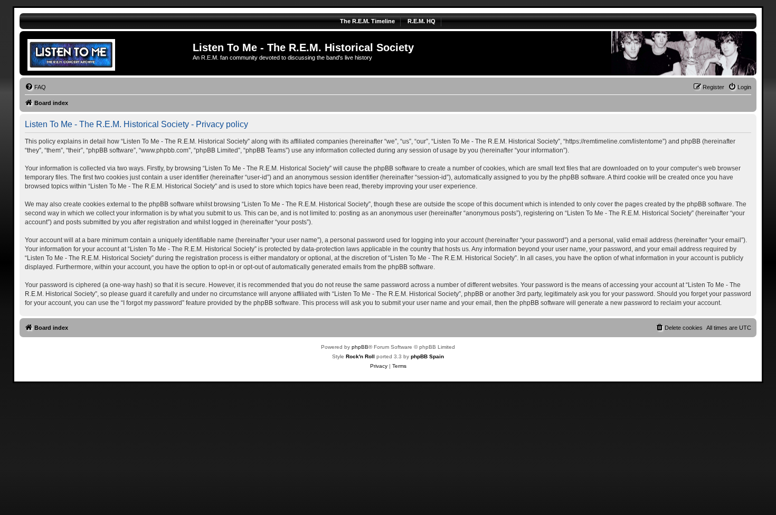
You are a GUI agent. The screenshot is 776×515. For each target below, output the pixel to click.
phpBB (360, 347)
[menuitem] (35, 87)
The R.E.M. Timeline (367, 21)
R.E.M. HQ (422, 21)
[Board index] (107, 53)
